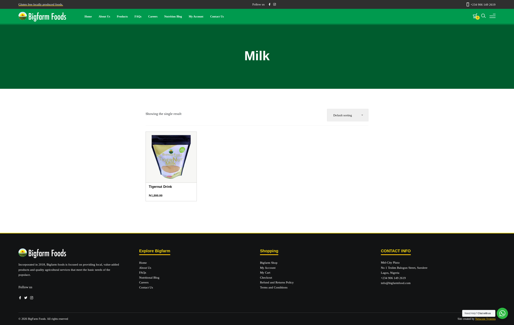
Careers (152, 16)
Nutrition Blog (173, 16)
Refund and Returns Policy (277, 282)
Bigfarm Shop (268, 262)
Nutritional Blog (149, 277)
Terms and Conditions (274, 287)
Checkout (266, 277)
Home (88, 16)
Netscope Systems (485, 318)
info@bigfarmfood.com (396, 283)
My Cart (265, 272)
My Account (196, 16)
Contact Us (217, 16)
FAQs (138, 16)
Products (122, 16)
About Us (104, 16)
